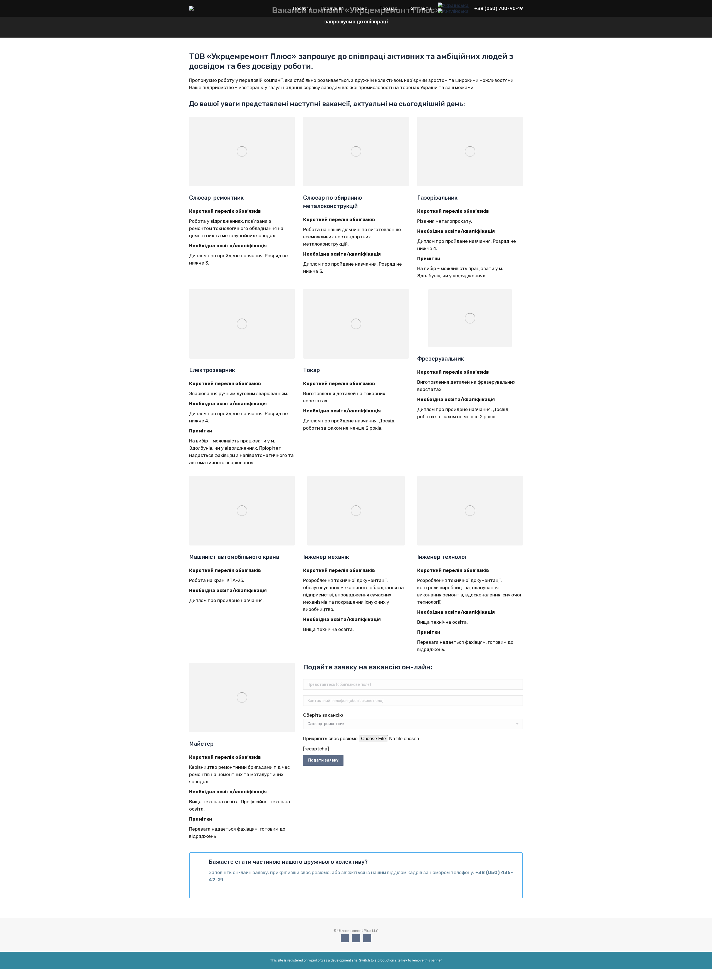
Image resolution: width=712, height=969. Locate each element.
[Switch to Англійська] (453, 11)
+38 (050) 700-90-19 (498, 8)
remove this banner (426, 960)
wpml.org (315, 960)
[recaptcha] (316, 749)
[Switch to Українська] (453, 5)
